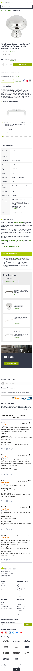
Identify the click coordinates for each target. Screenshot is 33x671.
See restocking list (18, 222)
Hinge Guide (20, 610)
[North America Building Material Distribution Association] (16, 653)
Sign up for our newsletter (8, 622)
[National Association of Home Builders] (16, 659)
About (2, 602)
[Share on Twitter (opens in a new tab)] (9, 449)
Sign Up (19, 586)
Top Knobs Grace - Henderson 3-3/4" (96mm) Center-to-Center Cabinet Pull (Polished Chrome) (14, 124)
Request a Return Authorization (11, 246)
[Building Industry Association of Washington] (6, 659)
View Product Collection (10, 281)
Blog (18, 602)
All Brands (4, 584)
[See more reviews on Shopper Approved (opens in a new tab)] (12, 449)
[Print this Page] (30, 80)
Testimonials (4, 606)
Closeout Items (5, 588)
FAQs (18, 612)
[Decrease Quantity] (2, 64)
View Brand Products (11, 363)
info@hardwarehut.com (7, 573)
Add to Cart (22, 64)
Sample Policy (20, 590)
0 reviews (12, 51)
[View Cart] (27, 2)
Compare (18, 81)
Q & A (18, 614)
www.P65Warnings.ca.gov (18, 208)
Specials (3, 590)
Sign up (27, 624)
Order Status (20, 594)
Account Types (21, 606)
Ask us (17, 76)
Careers (3, 604)
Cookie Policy (11, 667)
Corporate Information (7, 608)
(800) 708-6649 (5, 571)
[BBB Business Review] (6, 653)
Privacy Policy (4, 667)
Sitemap (17, 667)
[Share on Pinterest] (27, 80)
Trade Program (21, 608)
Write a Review (16, 417)
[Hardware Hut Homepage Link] (7, 2)
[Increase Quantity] (11, 64)
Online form (18, 258)
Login (18, 584)
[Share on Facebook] (24, 80)
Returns (19, 596)
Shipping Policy (21, 588)
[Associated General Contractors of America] (27, 653)
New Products (5, 586)
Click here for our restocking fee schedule (12, 240)
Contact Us (20, 592)
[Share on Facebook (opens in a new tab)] (7, 449)
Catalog (19, 604)
